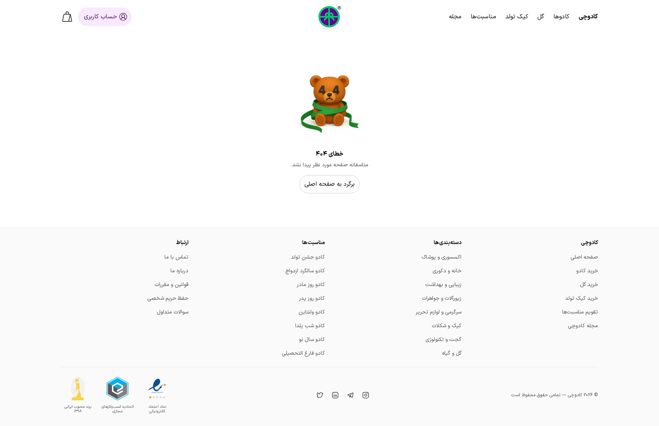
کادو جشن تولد (308, 257)
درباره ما (179, 271)
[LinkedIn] (334, 395)
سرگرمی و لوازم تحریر (438, 312)
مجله (455, 17)
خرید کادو (587, 271)
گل (540, 17)
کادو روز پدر (312, 298)
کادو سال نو (312, 340)
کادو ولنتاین (312, 312)
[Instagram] (365, 395)
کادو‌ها (561, 17)
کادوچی (588, 17)
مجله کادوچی (583, 326)
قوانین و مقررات (171, 285)
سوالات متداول (172, 312)
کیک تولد (516, 17)
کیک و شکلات (446, 326)
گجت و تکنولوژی (443, 340)
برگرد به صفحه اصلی (329, 184)
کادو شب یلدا (310, 326)
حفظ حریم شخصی (167, 298)
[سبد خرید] (67, 17)
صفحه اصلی (584, 257)
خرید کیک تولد (581, 298)
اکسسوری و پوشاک (441, 257)
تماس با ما (176, 257)
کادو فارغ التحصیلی (303, 353)
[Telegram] (349, 395)
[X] (319, 395)
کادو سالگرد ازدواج (305, 271)
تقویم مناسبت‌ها (580, 312)
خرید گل (589, 285)
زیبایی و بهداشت (443, 285)
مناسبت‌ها (483, 17)
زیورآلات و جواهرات (441, 298)
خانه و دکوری (446, 271)
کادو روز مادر (311, 285)
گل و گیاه (451, 353)
